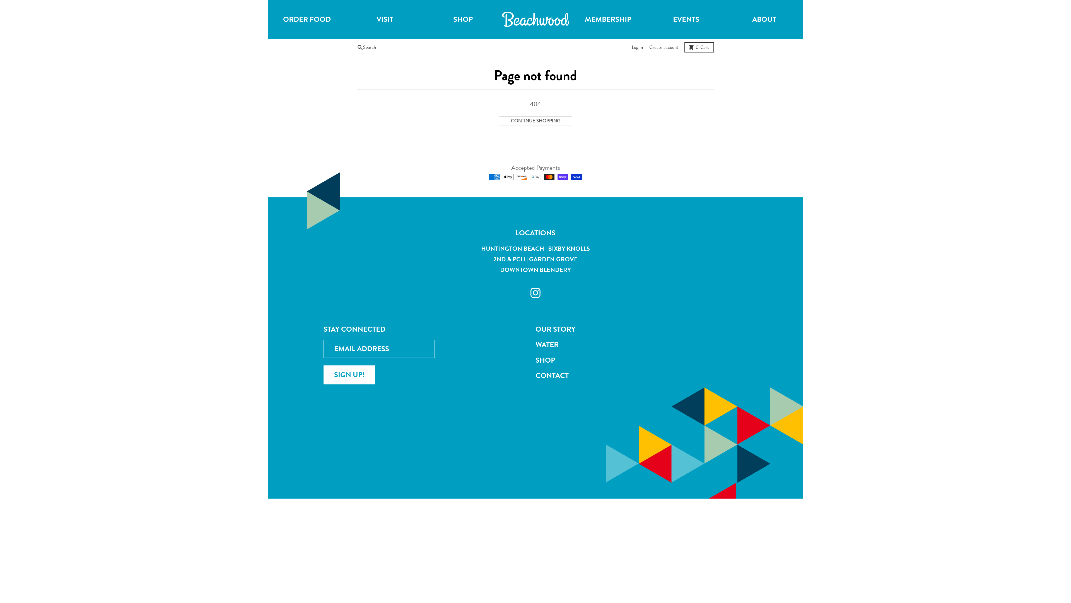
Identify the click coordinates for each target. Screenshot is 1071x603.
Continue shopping (535, 121)
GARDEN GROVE (553, 259)
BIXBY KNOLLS (569, 248)
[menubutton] (535, 19)
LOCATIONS (535, 233)
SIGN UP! (349, 375)
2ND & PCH (509, 259)
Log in (637, 47)
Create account (663, 47)
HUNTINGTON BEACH (512, 248)
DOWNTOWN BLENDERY (535, 269)
